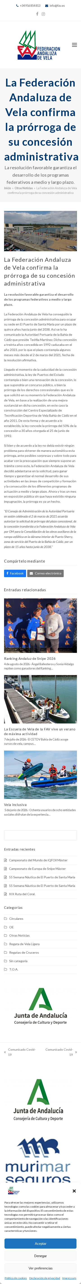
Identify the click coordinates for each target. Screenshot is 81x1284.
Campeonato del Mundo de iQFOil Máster (38, 860)
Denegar (40, 1256)
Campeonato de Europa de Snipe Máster (37, 868)
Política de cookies (16, 1278)
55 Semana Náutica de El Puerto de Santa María (42, 877)
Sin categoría (18, 961)
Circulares (16, 918)
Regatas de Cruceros (24, 952)
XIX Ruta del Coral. (22, 894)
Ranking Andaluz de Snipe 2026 (30, 658)
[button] (74, 1191)
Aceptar (40, 1243)
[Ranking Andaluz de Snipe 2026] (40, 625)
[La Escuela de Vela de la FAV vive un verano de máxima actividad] (40, 699)
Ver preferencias (41, 1268)
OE (11, 927)
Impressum (69, 1278)
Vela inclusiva (15, 805)
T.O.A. (13, 969)
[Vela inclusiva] (40, 774)
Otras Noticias (19, 935)
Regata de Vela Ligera (24, 944)
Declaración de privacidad (44, 1278)
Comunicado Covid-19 (20, 1052)
